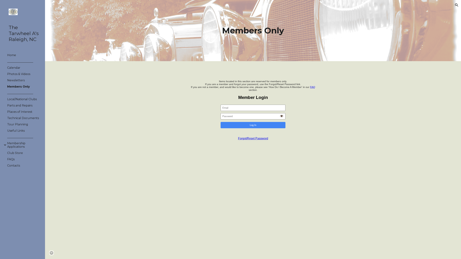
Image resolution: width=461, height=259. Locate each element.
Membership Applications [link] (16, 145)
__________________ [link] (20, 61)
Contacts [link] (13, 165)
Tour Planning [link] (17, 124)
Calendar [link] (13, 67)
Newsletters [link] (16, 80)
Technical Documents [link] (23, 118)
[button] (456, 5)
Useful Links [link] (16, 130)
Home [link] (11, 55)
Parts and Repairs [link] (19, 105)
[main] (253, 31)
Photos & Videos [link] (18, 74)
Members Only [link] (18, 86)
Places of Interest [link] (19, 111)
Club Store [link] (15, 153)
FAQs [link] (11, 159)
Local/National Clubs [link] (22, 99)
